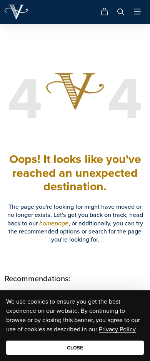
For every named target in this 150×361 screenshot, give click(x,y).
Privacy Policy (117, 329)
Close (75, 347)
